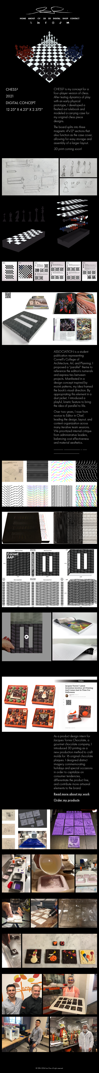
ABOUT (31, 18)
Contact (74, 18)
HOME (23, 18)
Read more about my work (71, 794)
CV (39, 18)
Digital (56, 18)
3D (49, 18)
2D (44, 18)
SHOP (65, 18)
